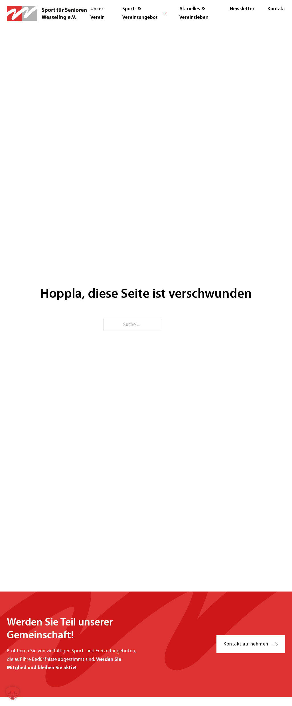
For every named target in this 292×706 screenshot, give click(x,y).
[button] (12, 693)
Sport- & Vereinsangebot (140, 13)
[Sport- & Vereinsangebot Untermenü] (165, 13)
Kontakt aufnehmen (246, 644)
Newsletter (242, 9)
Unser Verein (97, 13)
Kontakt (276, 9)
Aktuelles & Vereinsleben (193, 13)
